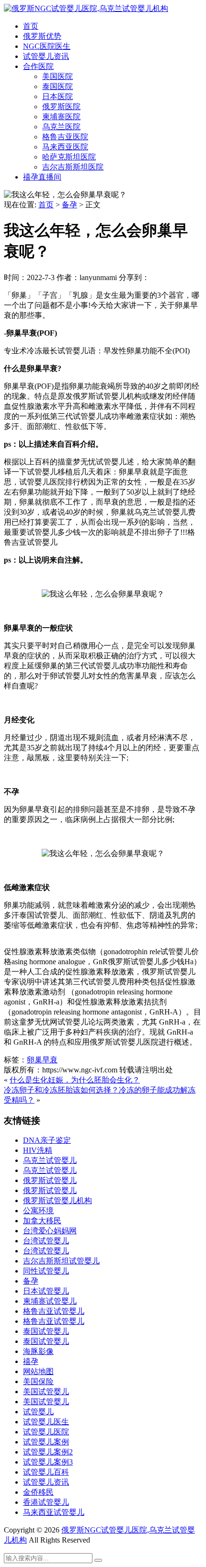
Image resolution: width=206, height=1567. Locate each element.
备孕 (69, 205)
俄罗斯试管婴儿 (50, 1180)
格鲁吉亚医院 (65, 137)
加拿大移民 (42, 1221)
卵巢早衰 (42, 1060)
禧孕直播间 (42, 177)
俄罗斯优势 (42, 36)
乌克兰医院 (61, 127)
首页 (30, 26)
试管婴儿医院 (46, 1432)
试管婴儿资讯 (46, 56)
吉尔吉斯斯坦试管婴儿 (61, 1261)
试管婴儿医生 (46, 1422)
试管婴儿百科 (46, 1472)
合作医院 (38, 66)
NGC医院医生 (46, 46)
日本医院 (57, 96)
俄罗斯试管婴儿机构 (57, 1200)
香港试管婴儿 (46, 1502)
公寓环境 (38, 1210)
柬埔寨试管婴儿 (50, 1301)
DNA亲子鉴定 (47, 1140)
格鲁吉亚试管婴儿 (53, 1311)
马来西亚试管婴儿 (53, 1512)
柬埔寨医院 (61, 117)
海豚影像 (38, 1351)
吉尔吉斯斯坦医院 (72, 167)
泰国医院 (57, 86)
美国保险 (38, 1381)
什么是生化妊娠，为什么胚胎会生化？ (75, 1080)
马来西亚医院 (65, 147)
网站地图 (38, 1371)
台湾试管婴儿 (46, 1241)
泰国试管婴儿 (46, 1331)
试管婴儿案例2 (48, 1452)
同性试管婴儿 (46, 1271)
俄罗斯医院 (61, 106)
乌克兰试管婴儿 (50, 1160)
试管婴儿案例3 (48, 1462)
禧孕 (30, 1361)
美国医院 (57, 76)
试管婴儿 (38, 1412)
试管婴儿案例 (46, 1442)
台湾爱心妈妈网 (50, 1231)
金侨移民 (38, 1492)
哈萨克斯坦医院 (69, 157)
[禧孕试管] (86, 8)
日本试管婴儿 (46, 1291)
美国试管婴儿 (46, 1391)
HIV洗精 (37, 1150)
